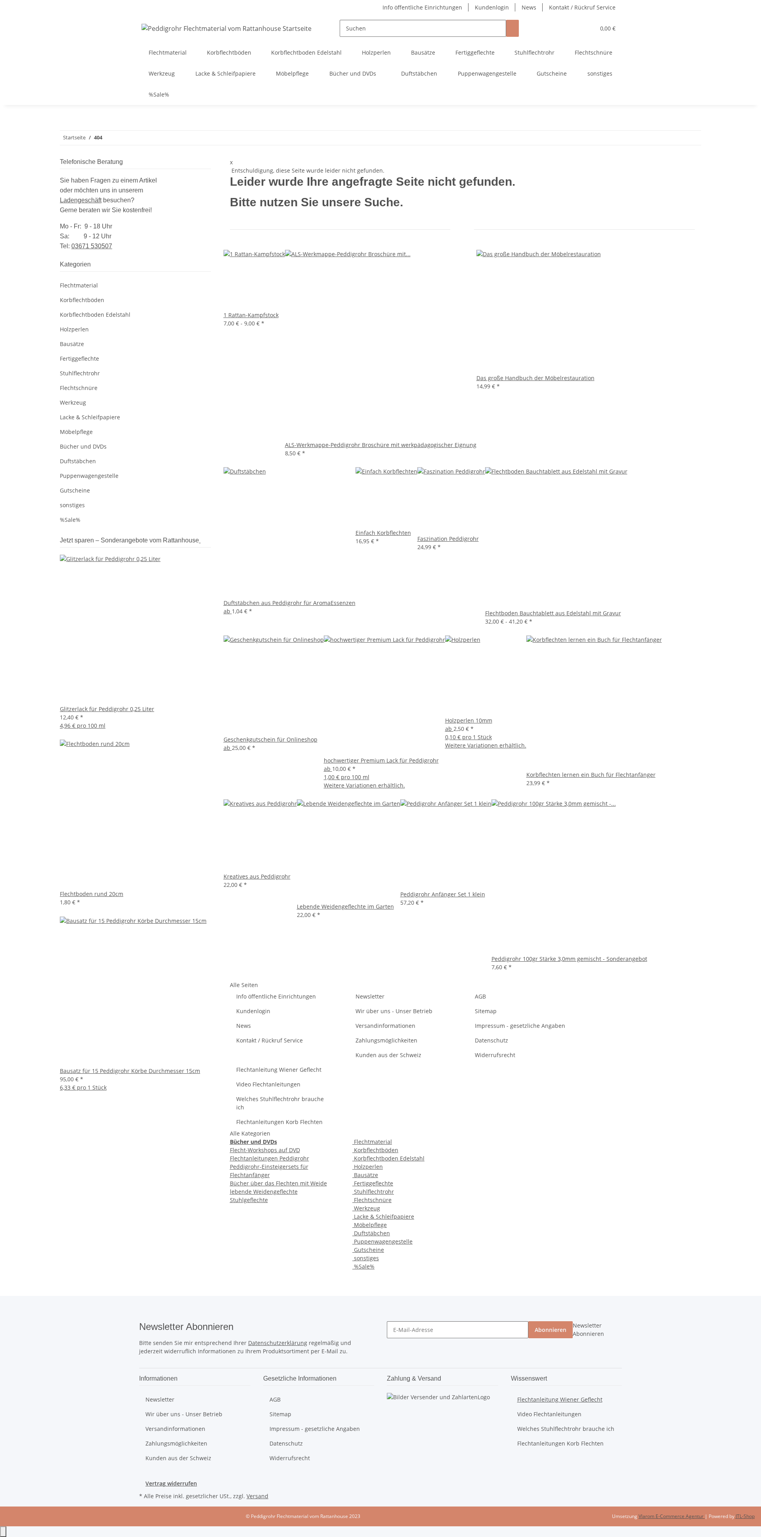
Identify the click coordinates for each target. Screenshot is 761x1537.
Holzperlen (367, 1166)
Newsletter (370, 996)
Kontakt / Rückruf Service (582, 7)
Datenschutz (491, 1040)
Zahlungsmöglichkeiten (386, 1040)
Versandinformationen (385, 1025)
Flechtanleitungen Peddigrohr (269, 1158)
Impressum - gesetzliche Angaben (520, 1025)
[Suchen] (512, 28)
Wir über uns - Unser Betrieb (394, 1011)
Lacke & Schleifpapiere (383, 1216)
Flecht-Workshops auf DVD (265, 1150)
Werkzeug (366, 1208)
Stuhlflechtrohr (373, 1191)
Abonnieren (550, 1329)
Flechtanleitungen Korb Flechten (279, 1122)
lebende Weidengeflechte (264, 1191)
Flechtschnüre (372, 1200)
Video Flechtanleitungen (268, 1084)
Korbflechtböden (375, 1150)
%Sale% (363, 1266)
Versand (257, 1496)
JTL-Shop (745, 1516)
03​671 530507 (91, 246)
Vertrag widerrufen (171, 1483)
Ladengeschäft (80, 200)
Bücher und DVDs (83, 446)
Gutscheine (368, 1250)
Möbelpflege (369, 1225)
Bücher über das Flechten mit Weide (278, 1183)
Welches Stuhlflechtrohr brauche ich (280, 1103)
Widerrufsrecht (495, 1055)
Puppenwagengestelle (382, 1241)
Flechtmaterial (372, 1141)
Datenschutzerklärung (277, 1343)
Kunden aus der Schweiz (388, 1055)
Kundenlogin (492, 7)
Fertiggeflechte (372, 1183)
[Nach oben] (3, 1531)
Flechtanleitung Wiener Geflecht (278, 1069)
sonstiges (365, 1258)
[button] (573, 28)
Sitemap (486, 1011)
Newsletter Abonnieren (588, 1329)
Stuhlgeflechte (249, 1200)
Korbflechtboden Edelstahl (388, 1158)
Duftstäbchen (371, 1233)
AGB (480, 996)
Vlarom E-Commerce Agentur (672, 1516)
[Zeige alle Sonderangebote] (200, 540)
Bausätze (365, 1175)
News (529, 7)
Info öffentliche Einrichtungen (422, 7)
